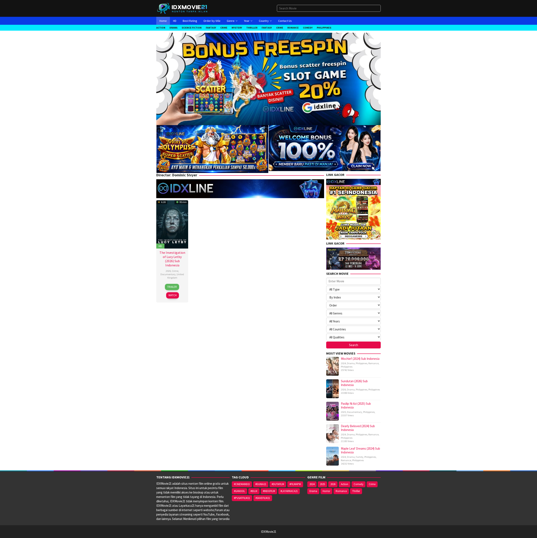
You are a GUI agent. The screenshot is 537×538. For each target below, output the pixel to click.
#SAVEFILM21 (262, 498)
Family (359, 456)
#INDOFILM (269, 491)
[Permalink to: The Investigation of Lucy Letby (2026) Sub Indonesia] (172, 224)
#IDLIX (253, 491)
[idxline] (325, 148)
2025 (343, 412)
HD (160, 246)
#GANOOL (239, 491)
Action (344, 484)
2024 (343, 363)
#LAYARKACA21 (289, 491)
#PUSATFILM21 (242, 498)
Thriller (356, 491)
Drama (351, 363)
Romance (373, 363)
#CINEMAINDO (242, 484)
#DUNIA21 (260, 484)
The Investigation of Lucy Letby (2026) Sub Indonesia (172, 258)
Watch (172, 295)
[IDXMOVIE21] (182, 8)
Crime (175, 270)
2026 (168, 270)
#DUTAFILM (278, 484)
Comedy (358, 484)
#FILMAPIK (295, 484)
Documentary (168, 274)
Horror (326, 491)
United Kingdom (175, 276)
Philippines (361, 363)
